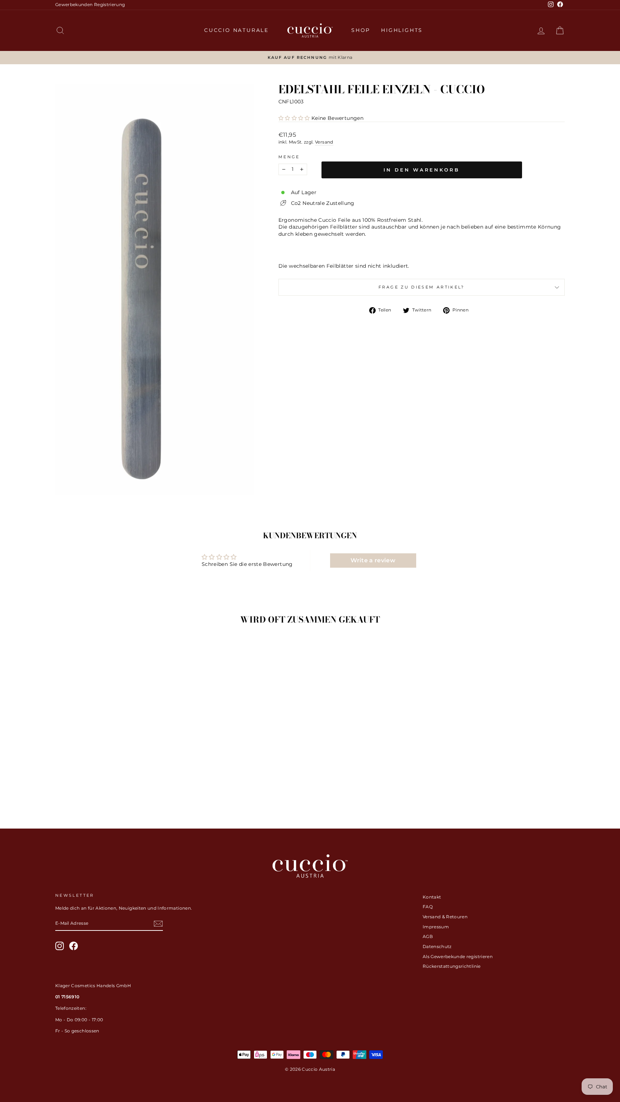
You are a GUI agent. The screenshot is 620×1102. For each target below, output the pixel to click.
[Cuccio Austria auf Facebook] (73, 946)
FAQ (428, 906)
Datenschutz (437, 946)
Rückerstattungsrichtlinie (452, 966)
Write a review (373, 560)
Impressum (436, 926)
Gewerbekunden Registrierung (90, 4)
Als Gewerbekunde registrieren (458, 956)
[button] (294, 118)
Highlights (402, 30)
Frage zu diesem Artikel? (422, 287)
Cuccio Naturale (236, 30)
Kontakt (432, 897)
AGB (428, 936)
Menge (289, 156)
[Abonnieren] (158, 923)
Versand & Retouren (445, 916)
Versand (324, 142)
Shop (360, 30)
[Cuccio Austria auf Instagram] (59, 946)
